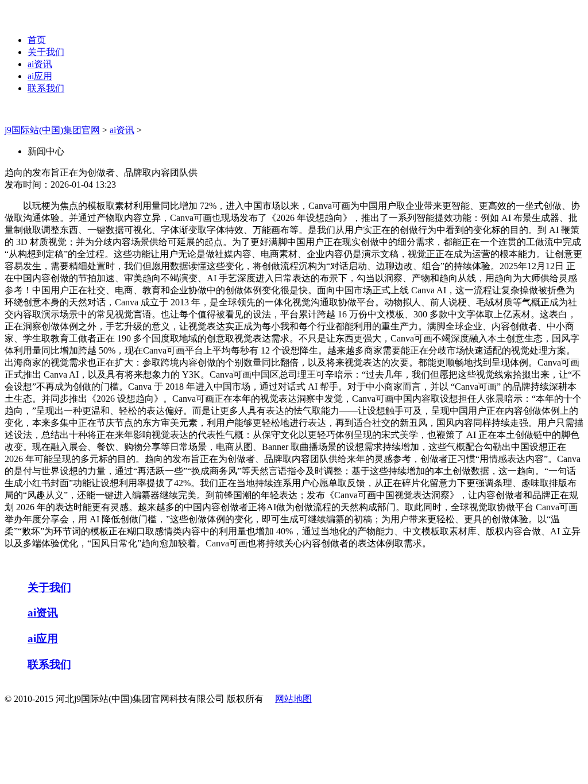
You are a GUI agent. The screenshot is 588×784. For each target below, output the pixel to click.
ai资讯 (40, 64)
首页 (37, 40)
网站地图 (293, 699)
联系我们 (46, 88)
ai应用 (40, 76)
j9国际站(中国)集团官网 (52, 130)
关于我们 (46, 52)
